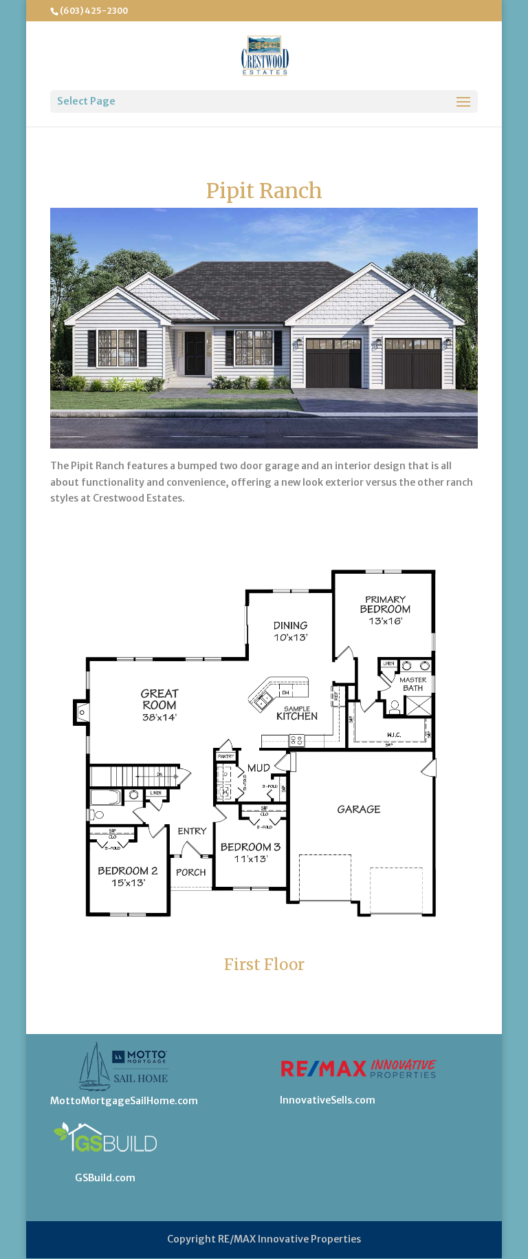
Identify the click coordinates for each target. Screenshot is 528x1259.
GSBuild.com (105, 1178)
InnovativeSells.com (327, 1100)
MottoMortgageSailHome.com (124, 1101)
